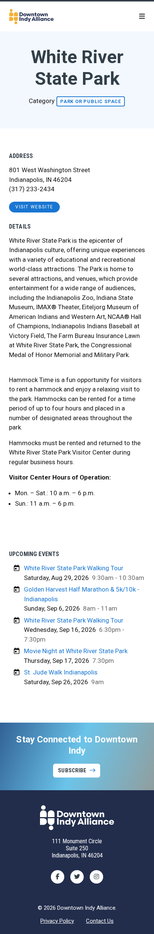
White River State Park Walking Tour (73, 568)
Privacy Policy (57, 921)
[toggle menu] (142, 16)
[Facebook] (57, 877)
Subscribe (72, 770)
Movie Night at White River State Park (75, 651)
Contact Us (100, 921)
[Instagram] (96, 877)
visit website (34, 207)
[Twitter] (77, 877)
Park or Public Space (90, 101)
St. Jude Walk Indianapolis (61, 672)
